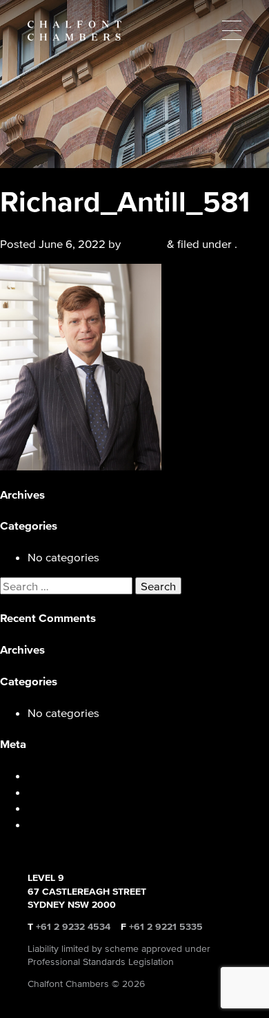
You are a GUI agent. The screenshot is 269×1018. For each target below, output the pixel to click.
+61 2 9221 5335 (166, 927)
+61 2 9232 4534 (73, 927)
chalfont (143, 243)
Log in (43, 775)
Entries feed (58, 791)
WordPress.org (66, 824)
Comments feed (68, 807)
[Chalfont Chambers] (134, 31)
